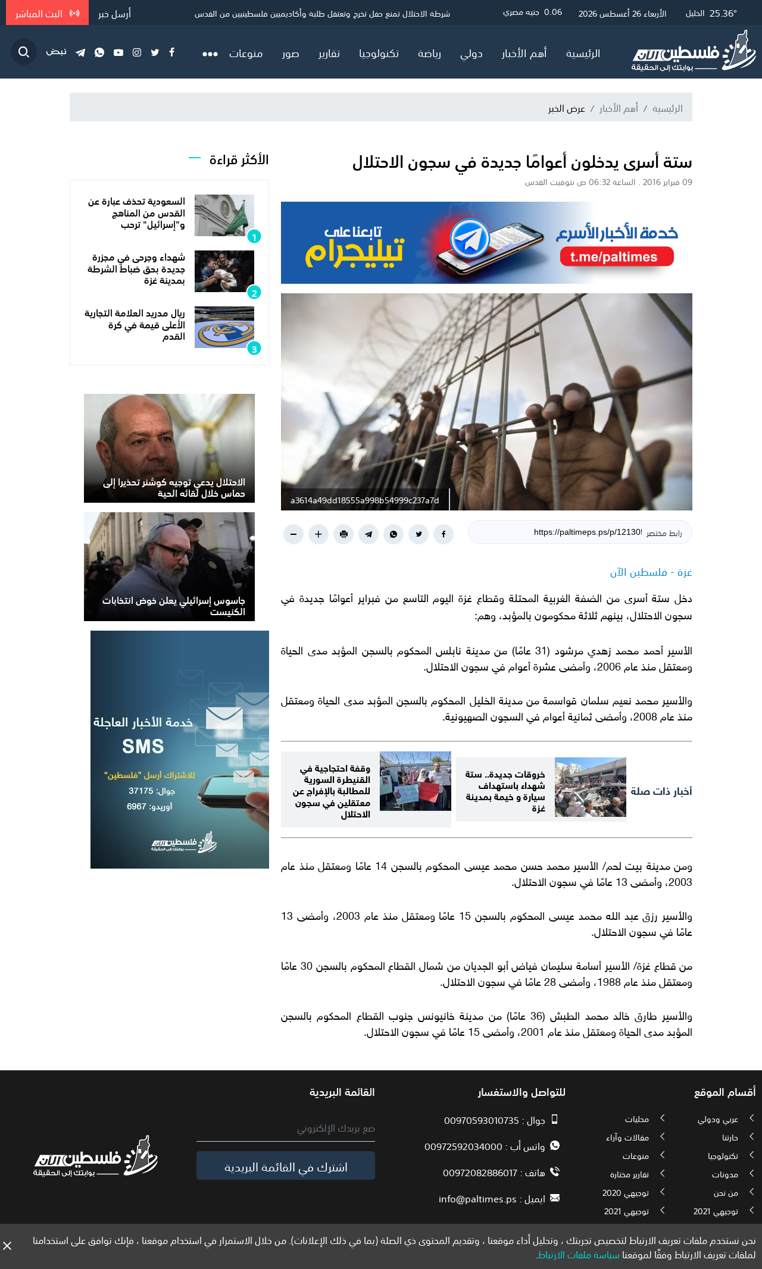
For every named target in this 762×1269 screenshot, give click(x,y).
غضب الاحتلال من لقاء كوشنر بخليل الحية (383, 12)
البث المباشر (40, 12)
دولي (471, 51)
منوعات (246, 51)
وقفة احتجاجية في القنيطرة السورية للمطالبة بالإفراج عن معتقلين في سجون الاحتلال (331, 789)
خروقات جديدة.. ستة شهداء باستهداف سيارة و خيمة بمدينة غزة (505, 789)
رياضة (429, 51)
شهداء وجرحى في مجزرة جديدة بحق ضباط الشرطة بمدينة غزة (136, 267)
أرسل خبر (114, 12)
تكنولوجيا (379, 51)
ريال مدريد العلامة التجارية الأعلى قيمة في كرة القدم (135, 323)
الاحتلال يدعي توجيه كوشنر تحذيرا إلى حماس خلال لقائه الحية (174, 486)
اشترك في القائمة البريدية (286, 1165)
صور (290, 51)
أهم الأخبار (524, 51)
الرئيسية (583, 51)
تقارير (329, 51)
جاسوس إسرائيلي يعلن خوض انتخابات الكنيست (173, 605)
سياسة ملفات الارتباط (579, 1253)
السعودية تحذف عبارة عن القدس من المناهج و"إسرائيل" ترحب (136, 211)
